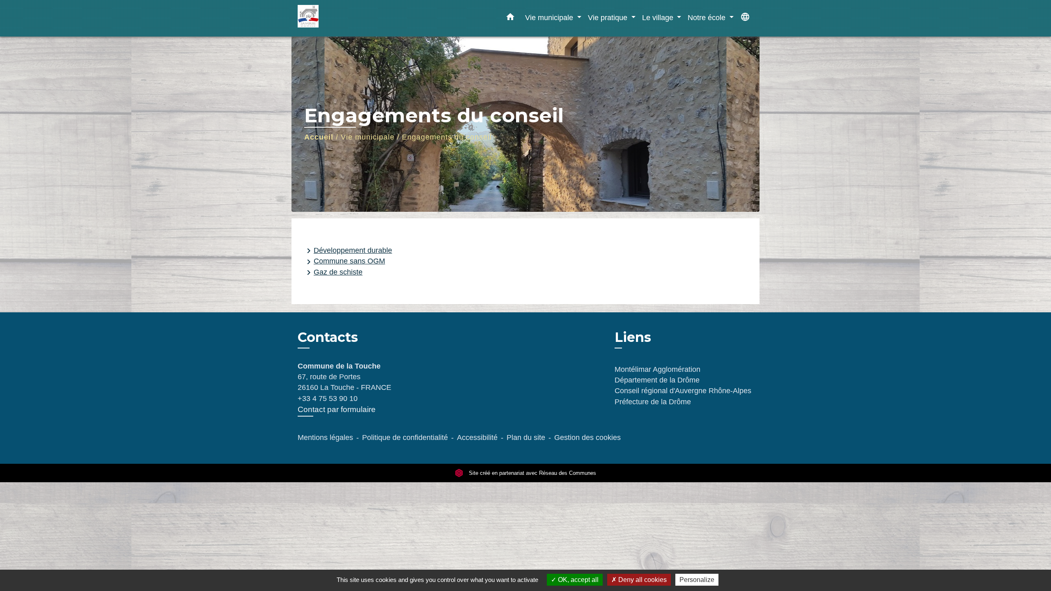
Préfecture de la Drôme (653, 402)
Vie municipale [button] (550, 17)
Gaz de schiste (333, 272)
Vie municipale (368, 137)
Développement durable (348, 251)
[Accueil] (349, 18)
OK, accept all (577, 579)
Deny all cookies (642, 579)
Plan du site (526, 437)
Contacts (328, 337)
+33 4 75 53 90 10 (328, 398)
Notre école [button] (707, 17)
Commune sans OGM (344, 261)
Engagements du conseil (447, 137)
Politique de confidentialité (405, 437)
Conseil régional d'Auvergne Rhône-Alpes (683, 391)
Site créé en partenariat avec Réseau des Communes (531, 473)
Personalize (696, 579)
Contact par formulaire (337, 409)
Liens (633, 337)
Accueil (318, 137)
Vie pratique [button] (608, 17)
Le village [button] (658, 17)
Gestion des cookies (587, 437)
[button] (510, 18)
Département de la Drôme (657, 380)
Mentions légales (325, 437)
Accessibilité (477, 437)
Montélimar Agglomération (657, 369)
